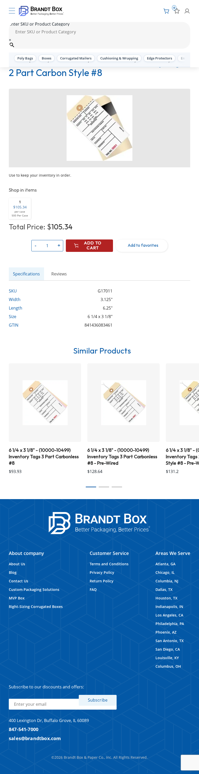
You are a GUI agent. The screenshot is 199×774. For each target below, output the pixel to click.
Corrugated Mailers (75, 58)
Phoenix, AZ (165, 632)
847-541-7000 (23, 729)
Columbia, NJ (166, 580)
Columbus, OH (168, 666)
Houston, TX (166, 598)
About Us (17, 563)
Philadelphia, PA (169, 623)
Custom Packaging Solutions (34, 589)
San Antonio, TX (169, 640)
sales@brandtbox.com (35, 738)
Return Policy (101, 580)
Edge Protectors (159, 58)
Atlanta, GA (165, 563)
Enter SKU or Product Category (39, 24)
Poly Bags (25, 58)
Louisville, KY (167, 657)
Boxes (46, 58)
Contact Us (18, 580)
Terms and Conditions (109, 563)
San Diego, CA (167, 649)
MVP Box (17, 598)
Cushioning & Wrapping (119, 58)
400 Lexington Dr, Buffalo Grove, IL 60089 (49, 720)
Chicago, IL (165, 572)
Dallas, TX (164, 589)
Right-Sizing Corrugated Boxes (36, 606)
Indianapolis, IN (169, 606)
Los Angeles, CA (169, 615)
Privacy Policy (102, 572)
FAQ (93, 589)
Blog (13, 572)
